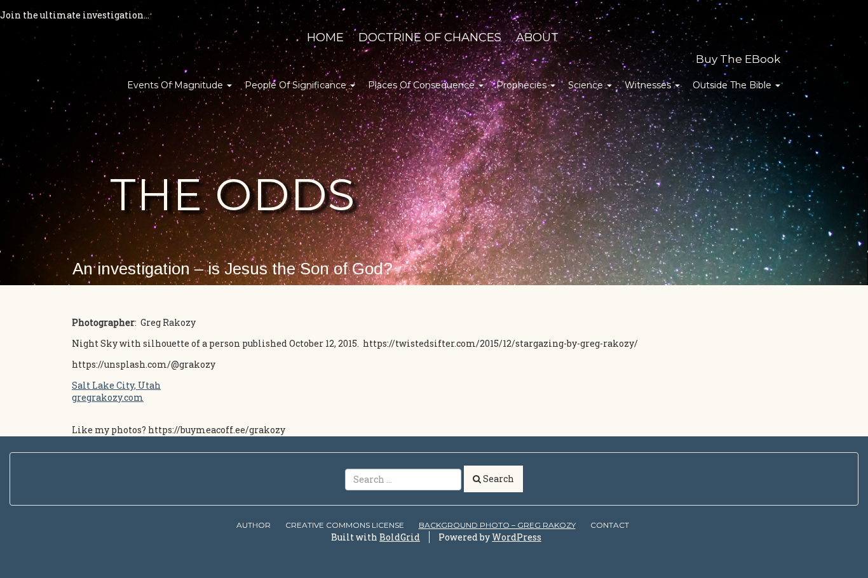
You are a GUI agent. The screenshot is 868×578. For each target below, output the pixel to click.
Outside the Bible (733, 85)
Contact (609, 525)
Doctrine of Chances (429, 37)
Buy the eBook (738, 59)
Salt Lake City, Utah (116, 385)
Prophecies (522, 85)
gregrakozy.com (108, 397)
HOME (325, 37)
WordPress (516, 537)
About (537, 37)
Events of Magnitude (176, 85)
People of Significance (297, 85)
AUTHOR (253, 525)
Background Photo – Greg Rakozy (497, 525)
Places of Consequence (422, 85)
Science (587, 85)
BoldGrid (399, 537)
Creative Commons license (344, 525)
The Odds (232, 194)
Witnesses (649, 85)
